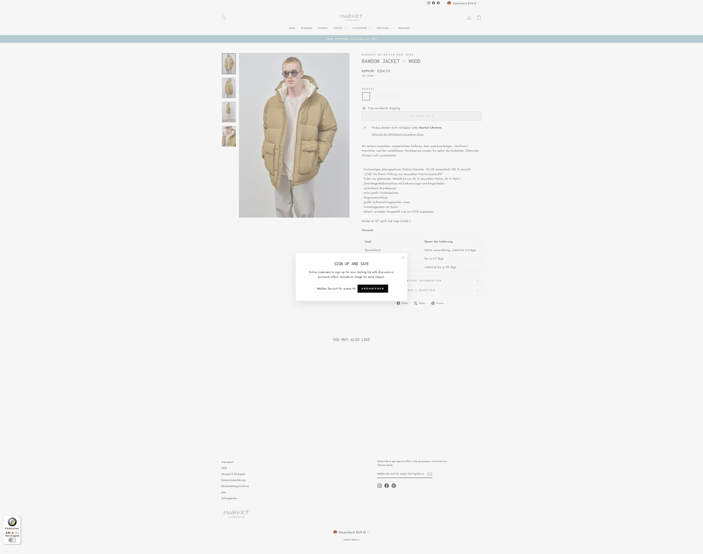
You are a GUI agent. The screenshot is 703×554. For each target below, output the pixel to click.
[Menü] (18, 518)
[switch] (12, 540)
